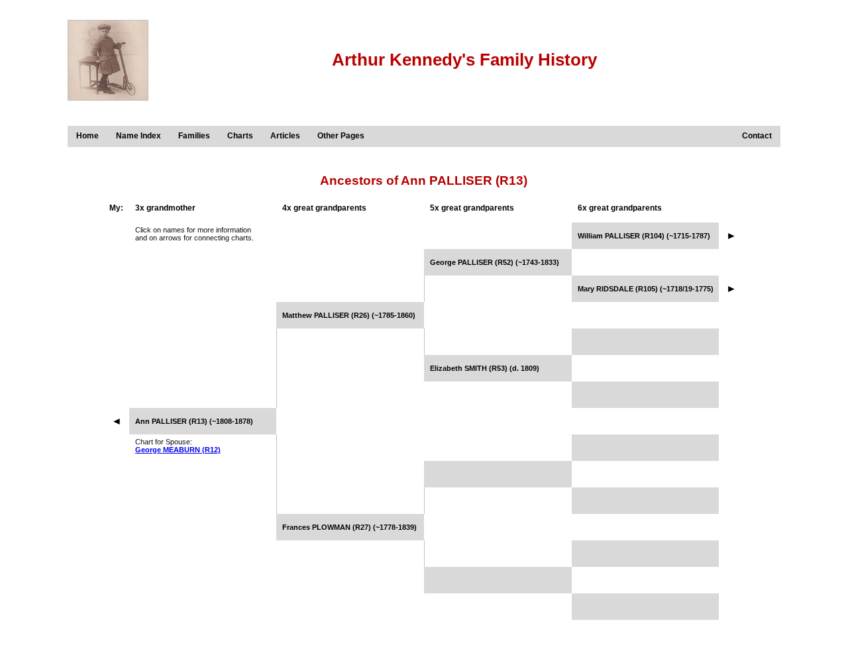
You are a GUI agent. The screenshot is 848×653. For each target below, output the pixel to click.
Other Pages (340, 135)
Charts (240, 135)
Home (87, 135)
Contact (757, 135)
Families (194, 135)
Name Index (138, 135)
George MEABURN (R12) (178, 450)
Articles (285, 135)
